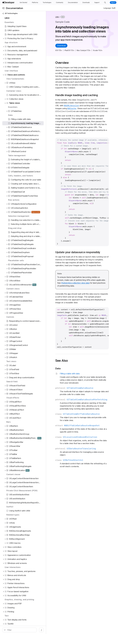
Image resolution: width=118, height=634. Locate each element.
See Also (61, 360)
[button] (105, 2)
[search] (19, 630)
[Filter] (20, 630)
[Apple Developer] (9, 2)
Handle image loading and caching (76, 95)
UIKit (57, 17)
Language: (107, 8)
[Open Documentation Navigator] (3, 8)
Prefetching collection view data (75, 283)
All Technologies (11, 13)
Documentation (14, 8)
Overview (62, 62)
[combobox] (20, 630)
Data (57, 368)
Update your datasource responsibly (77, 252)
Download (61, 45)
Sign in (113, 2)
